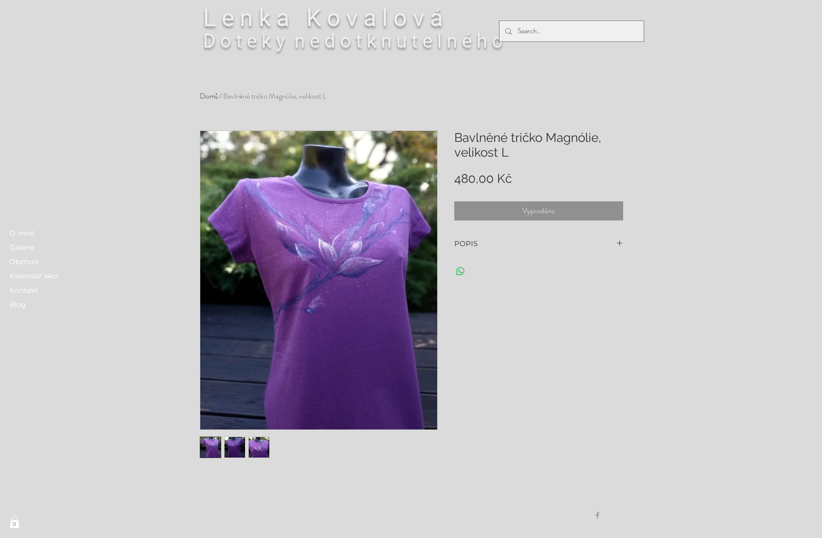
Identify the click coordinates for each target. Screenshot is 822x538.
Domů (209, 95)
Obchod (24, 261)
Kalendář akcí (34, 275)
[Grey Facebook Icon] (597, 515)
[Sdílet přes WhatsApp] (460, 271)
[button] (15, 522)
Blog (18, 304)
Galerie (22, 247)
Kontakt (24, 290)
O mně (22, 233)
